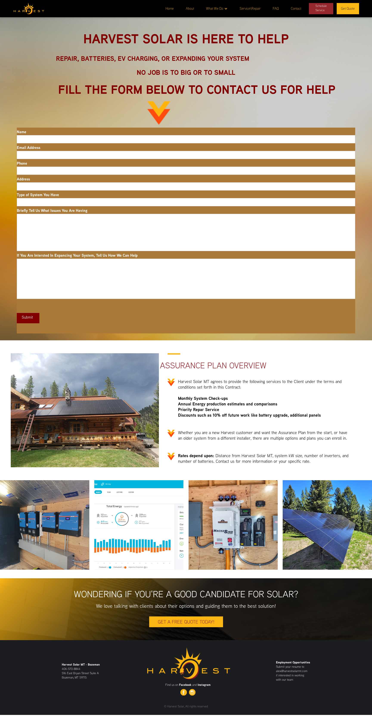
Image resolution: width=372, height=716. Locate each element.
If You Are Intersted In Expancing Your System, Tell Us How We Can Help (77, 255)
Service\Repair (250, 8)
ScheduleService (321, 8)
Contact (296, 8)
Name (21, 132)
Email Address (28, 147)
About (190, 8)
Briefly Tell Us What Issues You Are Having (52, 210)
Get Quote (348, 8)
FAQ (276, 8)
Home (170, 8)
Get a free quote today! (186, 621)
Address (23, 179)
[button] (217, 8)
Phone (22, 163)
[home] (29, 8)
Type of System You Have (38, 195)
